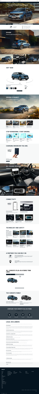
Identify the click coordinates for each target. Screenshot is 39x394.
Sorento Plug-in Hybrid (4, 383)
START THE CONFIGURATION (20, 310)
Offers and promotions (10, 372)
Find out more (16, 257)
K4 (19, 274)
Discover (13, 2)
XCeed (2, 387)
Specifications (16, 2)
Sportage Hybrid (3, 381)
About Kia (26, 372)
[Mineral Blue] (7, 88)
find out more (7, 161)
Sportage (2, 380)
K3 (10, 274)
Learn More (14, 141)
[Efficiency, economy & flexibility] (12, 153)
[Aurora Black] (15, 88)
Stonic (2, 386)
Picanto (2, 372)
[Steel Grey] (13, 88)
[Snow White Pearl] (9, 88)
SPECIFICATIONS (9, 7)
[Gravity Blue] (11, 88)
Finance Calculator (9, 374)
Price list (8, 375)
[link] (9, 2)
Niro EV (2, 375)
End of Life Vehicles (15, 372)
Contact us (20, 372)
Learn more (7, 237)
